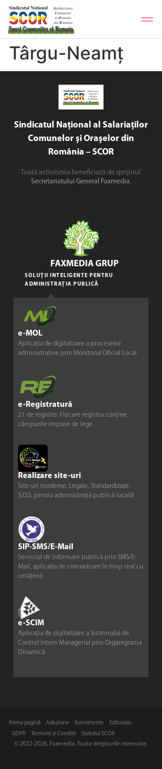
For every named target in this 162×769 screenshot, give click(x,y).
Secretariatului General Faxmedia (80, 181)
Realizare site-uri (49, 476)
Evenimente (89, 723)
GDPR (19, 734)
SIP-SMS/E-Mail (45, 547)
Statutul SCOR (98, 734)
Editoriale (120, 723)
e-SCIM (31, 623)
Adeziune (57, 723)
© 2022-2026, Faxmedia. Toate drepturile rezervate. (81, 744)
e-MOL (30, 334)
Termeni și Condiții (53, 734)
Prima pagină (24, 723)
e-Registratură (45, 405)
